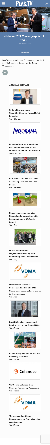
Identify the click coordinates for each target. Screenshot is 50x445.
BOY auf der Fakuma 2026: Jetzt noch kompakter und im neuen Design (23, 182)
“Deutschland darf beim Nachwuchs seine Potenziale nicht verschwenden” (25, 419)
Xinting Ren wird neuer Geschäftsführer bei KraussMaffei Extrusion (24, 113)
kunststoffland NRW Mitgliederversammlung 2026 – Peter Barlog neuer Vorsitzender (23, 253)
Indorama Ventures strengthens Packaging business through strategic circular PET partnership (24, 147)
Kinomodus (25, 52)
